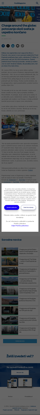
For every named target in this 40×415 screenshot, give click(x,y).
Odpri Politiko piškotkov (20, 226)
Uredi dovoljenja (28, 207)
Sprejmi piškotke (12, 207)
